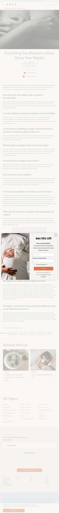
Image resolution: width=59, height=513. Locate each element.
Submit (43, 268)
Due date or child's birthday (39, 258)
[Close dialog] (55, 235)
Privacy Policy (43, 274)
